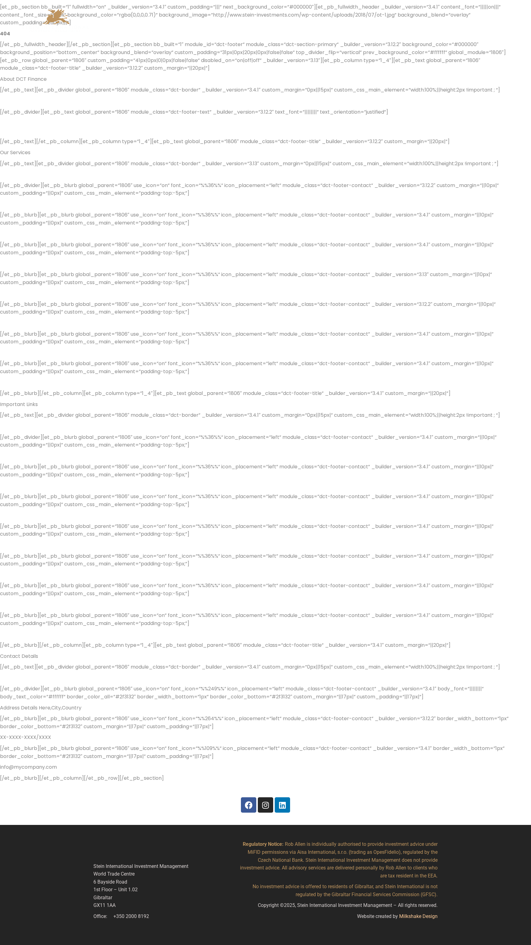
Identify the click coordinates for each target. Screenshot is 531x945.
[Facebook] (248, 805)
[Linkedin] (282, 805)
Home (128, 22)
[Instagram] (265, 805)
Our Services (260, 22)
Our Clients (225, 22)
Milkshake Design (418, 916)
